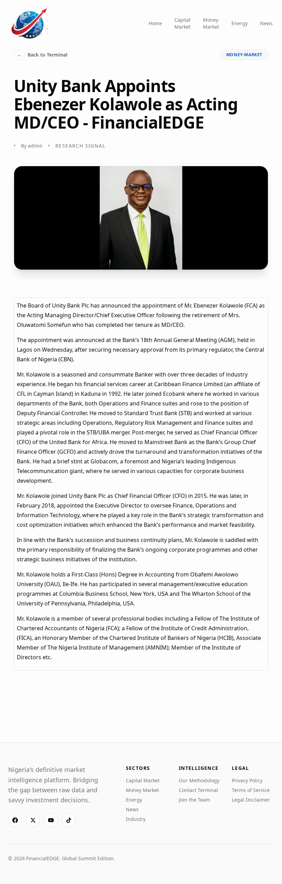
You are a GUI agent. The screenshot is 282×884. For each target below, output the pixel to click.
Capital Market (182, 23)
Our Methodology (199, 780)
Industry (135, 819)
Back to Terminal (42, 54)
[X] (33, 820)
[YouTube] (51, 820)
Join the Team (194, 799)
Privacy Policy (247, 780)
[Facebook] (15, 820)
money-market (244, 55)
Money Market (211, 23)
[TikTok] (69, 820)
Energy (239, 23)
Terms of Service (251, 790)
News (266, 23)
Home (155, 23)
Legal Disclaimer (251, 799)
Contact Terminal (198, 790)
